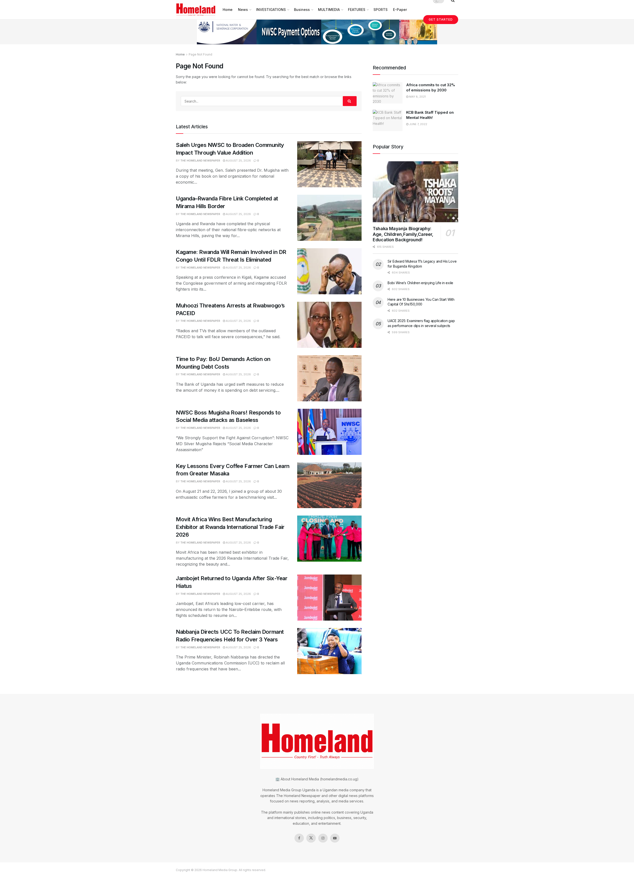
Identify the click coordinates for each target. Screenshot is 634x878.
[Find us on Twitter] (311, 838)
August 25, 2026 (238, 160)
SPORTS (380, 9)
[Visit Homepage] (196, 9)
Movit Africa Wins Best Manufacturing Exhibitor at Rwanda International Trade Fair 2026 (230, 527)
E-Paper (400, 9)
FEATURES (356, 9)
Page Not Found (200, 54)
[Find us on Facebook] (299, 838)
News (243, 9)
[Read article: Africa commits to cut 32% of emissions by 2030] (387, 93)
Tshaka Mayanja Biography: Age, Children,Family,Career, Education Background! (403, 234)
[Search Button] (350, 101)
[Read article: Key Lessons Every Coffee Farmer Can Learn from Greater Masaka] (329, 485)
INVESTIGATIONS (271, 9)
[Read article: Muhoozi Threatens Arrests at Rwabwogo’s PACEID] (329, 325)
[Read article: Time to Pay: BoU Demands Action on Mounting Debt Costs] (329, 378)
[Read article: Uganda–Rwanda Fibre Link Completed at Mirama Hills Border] (329, 218)
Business (302, 9)
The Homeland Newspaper (200, 160)
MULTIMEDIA (329, 9)
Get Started (441, 19)
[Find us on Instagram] (323, 838)
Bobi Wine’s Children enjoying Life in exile (420, 283)
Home (228, 9)
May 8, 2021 (417, 96)
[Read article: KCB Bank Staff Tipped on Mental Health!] (387, 120)
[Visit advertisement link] (317, 32)
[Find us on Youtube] (335, 838)
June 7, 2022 (417, 124)
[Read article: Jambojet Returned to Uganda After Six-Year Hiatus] (329, 598)
